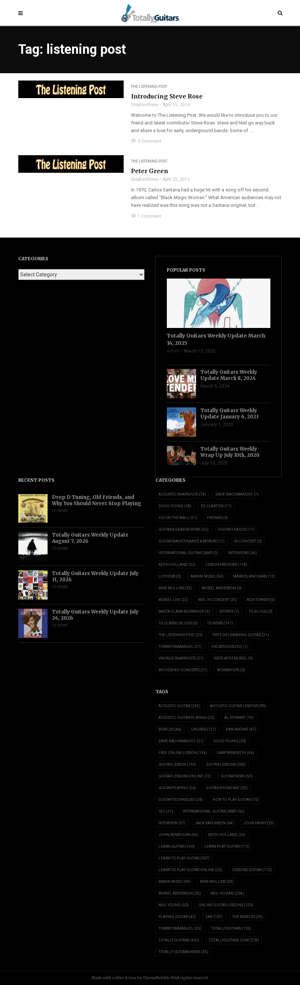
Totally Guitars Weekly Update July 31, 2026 (95, 576)
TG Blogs (261, 611)
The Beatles (247, 917)
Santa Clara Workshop (184, 611)
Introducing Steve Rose (167, 96)
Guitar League (236, 529)
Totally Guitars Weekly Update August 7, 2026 (90, 538)
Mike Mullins (175, 588)
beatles (169, 729)
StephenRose (144, 104)
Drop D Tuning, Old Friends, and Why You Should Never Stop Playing (96, 500)
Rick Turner (261, 600)
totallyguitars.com (234, 940)
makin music (174, 882)
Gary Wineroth (235, 753)
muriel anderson (179, 893)
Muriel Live (173, 600)
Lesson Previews (226, 565)
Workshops (231, 670)
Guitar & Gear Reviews (183, 529)
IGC (165, 811)
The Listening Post (149, 87)
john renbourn (178, 835)
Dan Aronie (241, 729)
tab (214, 917)
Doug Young (174, 506)
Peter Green (149, 171)
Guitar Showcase (227, 788)
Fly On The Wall (178, 518)
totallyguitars (231, 928)
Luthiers (169, 576)
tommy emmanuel (180, 928)
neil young (173, 905)
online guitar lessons (225, 905)
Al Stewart (239, 718)
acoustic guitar (179, 706)
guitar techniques (180, 800)
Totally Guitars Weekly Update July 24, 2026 (95, 615)
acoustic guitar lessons (238, 706)
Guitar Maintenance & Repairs (191, 541)
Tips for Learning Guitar (240, 635)
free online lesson (182, 753)
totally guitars (178, 940)
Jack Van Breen (214, 823)
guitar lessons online (184, 776)
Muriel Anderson (222, 588)
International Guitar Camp (188, 553)
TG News (60, 511)
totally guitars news (183, 952)
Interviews (242, 553)
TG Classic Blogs (178, 623)
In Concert (248, 541)
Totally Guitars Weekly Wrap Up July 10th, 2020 (229, 452)
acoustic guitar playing (186, 718)
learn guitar (176, 846)
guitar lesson (177, 764)
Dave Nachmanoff (237, 494)
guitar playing (177, 788)
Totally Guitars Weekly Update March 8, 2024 (228, 375)
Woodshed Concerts (182, 670)
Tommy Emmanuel (180, 647)
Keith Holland (177, 565)
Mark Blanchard (254, 576)
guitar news (237, 776)
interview (171, 823)
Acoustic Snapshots (182, 494)
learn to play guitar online (190, 870)
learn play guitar (227, 846)
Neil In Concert (217, 600)
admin (173, 351)
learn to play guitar (184, 858)
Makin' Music (207, 576)
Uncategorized (229, 647)
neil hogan (227, 893)
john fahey (258, 823)
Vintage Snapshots (181, 658)
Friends (217, 518)
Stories (229, 611)
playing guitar (177, 917)
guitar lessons (226, 764)
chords (203, 729)
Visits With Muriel (233, 658)
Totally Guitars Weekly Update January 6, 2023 (229, 413)
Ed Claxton (216, 506)
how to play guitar (236, 800)
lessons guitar (252, 870)
